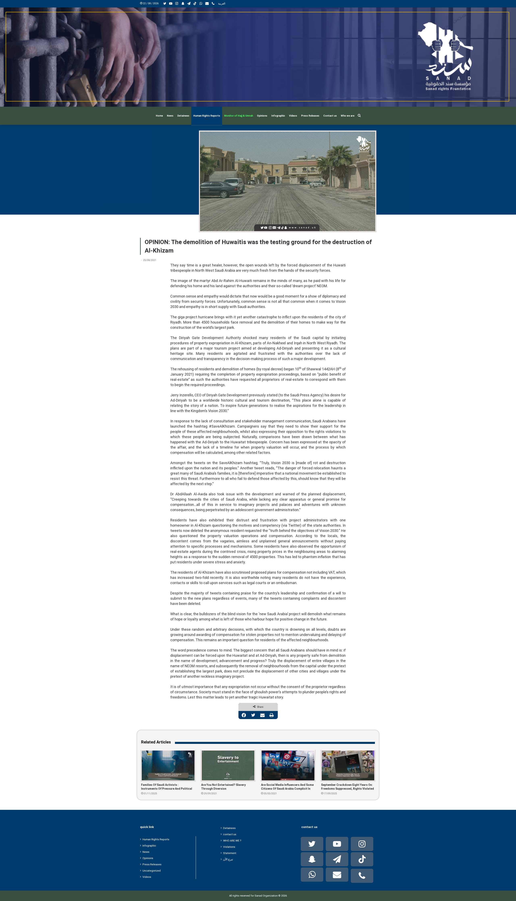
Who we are (347, 115)
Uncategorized (152, 870)
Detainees (183, 115)
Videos (293, 115)
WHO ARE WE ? (232, 840)
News (170, 115)
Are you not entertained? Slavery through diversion (223, 786)
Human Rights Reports (206, 115)
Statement (229, 853)
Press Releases (310, 115)
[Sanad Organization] (258, 57)
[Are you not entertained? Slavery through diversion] (228, 765)
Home (159, 115)
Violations (229, 846)
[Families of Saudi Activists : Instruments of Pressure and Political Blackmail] (168, 765)
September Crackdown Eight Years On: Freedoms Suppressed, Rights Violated (347, 786)
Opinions (262, 115)
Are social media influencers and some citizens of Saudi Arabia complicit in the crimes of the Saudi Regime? (287, 787)
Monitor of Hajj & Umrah (238, 115)
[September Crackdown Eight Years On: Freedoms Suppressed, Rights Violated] (348, 765)
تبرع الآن (228, 859)
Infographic (278, 115)
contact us (229, 834)
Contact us (330, 115)
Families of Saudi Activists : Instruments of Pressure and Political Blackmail (166, 787)
